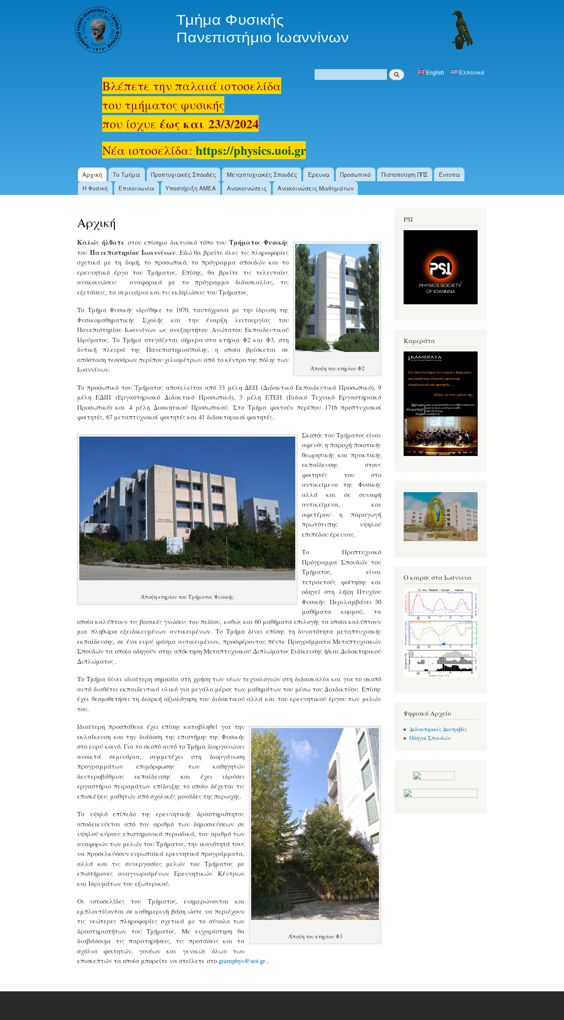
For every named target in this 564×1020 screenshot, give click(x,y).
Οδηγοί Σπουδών (430, 738)
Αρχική (92, 174)
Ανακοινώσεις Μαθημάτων (315, 188)
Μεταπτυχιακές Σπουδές (262, 174)
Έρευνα (319, 174)
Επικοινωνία (136, 188)
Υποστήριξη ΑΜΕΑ (190, 188)
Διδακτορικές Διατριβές (438, 729)
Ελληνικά (471, 72)
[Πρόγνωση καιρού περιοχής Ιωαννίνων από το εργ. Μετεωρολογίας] (441, 675)
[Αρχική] (274, 31)
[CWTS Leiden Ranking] (441, 796)
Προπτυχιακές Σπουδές (183, 174)
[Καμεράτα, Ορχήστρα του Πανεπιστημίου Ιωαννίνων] (441, 454)
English (434, 72)
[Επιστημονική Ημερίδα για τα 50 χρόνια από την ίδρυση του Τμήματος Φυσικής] (441, 539)
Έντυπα (449, 174)
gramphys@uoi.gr (242, 960)
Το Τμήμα (126, 174)
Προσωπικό (355, 174)
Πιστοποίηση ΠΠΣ (405, 174)
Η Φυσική (95, 188)
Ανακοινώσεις (247, 188)
